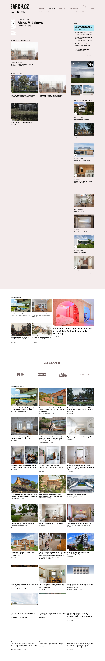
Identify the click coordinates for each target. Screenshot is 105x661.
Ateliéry (50, 11)
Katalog (52, 8)
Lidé (27, 19)
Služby (83, 11)
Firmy (58, 11)
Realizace (41, 11)
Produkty (75, 11)
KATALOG (21, 19)
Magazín (42, 8)
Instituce (66, 11)
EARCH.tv (62, 8)
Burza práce (74, 8)
